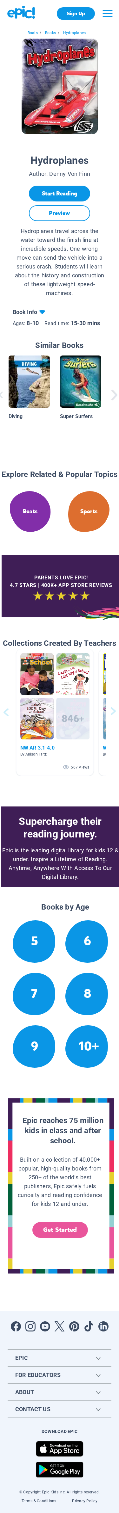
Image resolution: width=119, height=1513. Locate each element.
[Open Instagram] (30, 1326)
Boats (33, 33)
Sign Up (76, 13)
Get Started (60, 1230)
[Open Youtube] (45, 1326)
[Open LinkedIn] (103, 1326)
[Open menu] (107, 14)
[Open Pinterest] (74, 1326)
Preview (59, 213)
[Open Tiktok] (89, 1326)
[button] (55, 712)
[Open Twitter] (60, 1326)
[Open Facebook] (16, 1326)
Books (50, 33)
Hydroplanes (74, 33)
